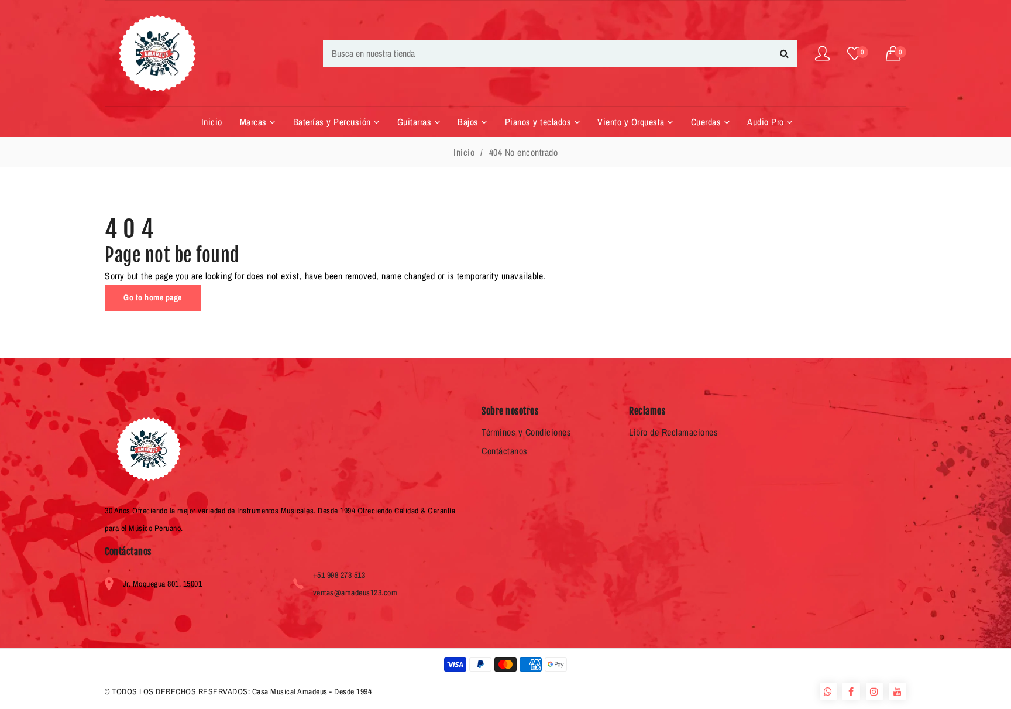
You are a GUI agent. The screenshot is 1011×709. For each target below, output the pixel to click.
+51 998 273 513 (339, 575)
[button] (896, 53)
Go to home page (152, 297)
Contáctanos (505, 450)
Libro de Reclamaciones (673, 432)
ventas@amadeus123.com (355, 592)
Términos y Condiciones (526, 432)
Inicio (463, 152)
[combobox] (560, 53)
